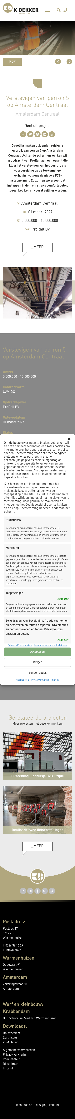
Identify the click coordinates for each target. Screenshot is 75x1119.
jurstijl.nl (53, 1105)
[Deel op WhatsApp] (52, 134)
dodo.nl (28, 1105)
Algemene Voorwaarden (19, 1050)
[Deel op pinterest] (37, 134)
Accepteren (37, 651)
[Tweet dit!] (30, 134)
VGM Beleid (10, 1042)
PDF (12, 61)
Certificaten (10, 1037)
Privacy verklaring (15, 1054)
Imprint (55, 680)
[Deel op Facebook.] (23, 134)
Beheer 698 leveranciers (20, 645)
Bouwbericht (11, 1033)
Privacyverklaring (40, 680)
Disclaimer (10, 1064)
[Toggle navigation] (47, 11)
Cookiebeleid (22, 680)
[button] (69, 439)
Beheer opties (37, 672)
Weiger (37, 662)
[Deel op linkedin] (45, 134)
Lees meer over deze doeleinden (50, 645)
